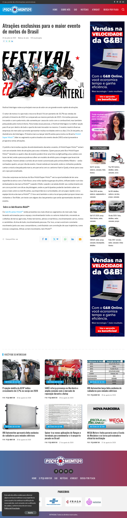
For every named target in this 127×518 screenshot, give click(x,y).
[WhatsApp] (9, 41)
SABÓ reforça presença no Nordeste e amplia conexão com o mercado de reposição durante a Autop (61, 390)
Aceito (30, 512)
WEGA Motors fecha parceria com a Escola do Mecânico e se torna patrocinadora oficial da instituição (105, 435)
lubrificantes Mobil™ (14, 212)
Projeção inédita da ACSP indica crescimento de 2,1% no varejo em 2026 (20, 389)
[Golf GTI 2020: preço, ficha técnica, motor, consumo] (98, 207)
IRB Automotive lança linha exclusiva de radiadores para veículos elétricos (104, 389)
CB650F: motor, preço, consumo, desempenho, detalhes (97, 243)
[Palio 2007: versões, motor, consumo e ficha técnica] (117, 231)
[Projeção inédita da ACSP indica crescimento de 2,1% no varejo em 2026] (21, 372)
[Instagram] (120, 2)
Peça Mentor (10, 398)
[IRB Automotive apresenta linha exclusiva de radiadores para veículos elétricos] (21, 416)
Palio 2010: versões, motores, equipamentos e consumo (98, 194)
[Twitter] (6, 41)
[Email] (80, 239)
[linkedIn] (73, 239)
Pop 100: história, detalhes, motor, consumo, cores (114, 170)
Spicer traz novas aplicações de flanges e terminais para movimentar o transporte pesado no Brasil (63, 435)
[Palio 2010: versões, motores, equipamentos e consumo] (98, 182)
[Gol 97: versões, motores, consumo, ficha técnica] (98, 158)
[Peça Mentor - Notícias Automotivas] (17, 9)
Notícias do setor (23, 38)
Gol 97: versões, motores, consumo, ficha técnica (97, 170)
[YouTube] (123, 2)
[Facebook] (114, 2)
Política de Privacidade (12, 508)
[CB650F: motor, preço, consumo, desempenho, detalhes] (98, 231)
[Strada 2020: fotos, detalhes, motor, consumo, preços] (117, 207)
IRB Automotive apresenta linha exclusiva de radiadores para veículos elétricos (20, 434)
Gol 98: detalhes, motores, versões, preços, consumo (114, 194)
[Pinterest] (117, 2)
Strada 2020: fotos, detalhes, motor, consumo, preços (115, 218)
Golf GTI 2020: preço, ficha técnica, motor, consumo (97, 218)
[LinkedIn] (12, 41)
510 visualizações (36, 38)
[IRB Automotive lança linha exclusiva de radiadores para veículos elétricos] (106, 372)
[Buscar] (123, 9)
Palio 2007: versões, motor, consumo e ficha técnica (116, 243)
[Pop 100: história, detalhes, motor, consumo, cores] (117, 158)
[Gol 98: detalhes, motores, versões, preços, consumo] (117, 182)
